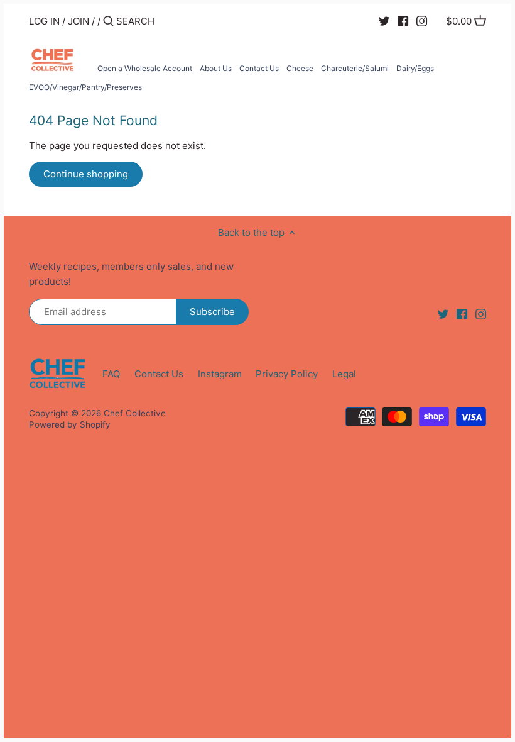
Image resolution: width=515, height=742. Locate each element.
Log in (44, 21)
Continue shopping (85, 174)
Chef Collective (135, 413)
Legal (344, 374)
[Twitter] (384, 21)
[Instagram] (421, 21)
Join (78, 21)
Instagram (220, 374)
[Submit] (108, 22)
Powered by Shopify (70, 424)
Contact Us (158, 374)
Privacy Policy (287, 374)
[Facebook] (403, 21)
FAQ (111, 374)
